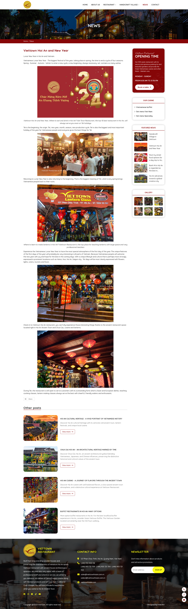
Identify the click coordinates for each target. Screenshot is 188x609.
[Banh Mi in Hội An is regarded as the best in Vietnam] (140, 168)
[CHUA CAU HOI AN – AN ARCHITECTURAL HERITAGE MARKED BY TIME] (41, 459)
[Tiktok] (36, 594)
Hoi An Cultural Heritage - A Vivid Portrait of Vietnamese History (91, 419)
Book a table (143, 87)
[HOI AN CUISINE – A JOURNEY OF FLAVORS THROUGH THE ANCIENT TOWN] (41, 490)
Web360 (161, 605)
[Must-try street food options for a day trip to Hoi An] (140, 157)
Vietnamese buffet (144, 107)
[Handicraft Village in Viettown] (140, 136)
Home (26, 41)
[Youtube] (40, 594)
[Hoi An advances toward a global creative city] (140, 178)
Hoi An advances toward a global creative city (156, 178)
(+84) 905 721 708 (88, 566)
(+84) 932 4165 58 (88, 563)
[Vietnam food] (148, 211)
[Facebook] (24, 594)
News (32, 41)
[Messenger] (32, 594)
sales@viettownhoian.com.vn (92, 574)
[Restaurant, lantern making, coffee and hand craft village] (27, 5)
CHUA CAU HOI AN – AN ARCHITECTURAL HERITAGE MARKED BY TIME (88, 450)
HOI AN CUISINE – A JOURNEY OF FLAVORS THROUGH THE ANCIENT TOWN (91, 480)
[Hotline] (184, 589)
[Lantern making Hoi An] (138, 201)
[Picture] (158, 211)
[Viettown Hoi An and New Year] (140, 147)
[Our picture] (148, 201)
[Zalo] (184, 594)
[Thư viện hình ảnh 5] (138, 211)
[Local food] (158, 201)
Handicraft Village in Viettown (153, 136)
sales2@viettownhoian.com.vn (93, 578)
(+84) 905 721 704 (103, 566)
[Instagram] (28, 594)
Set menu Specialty (144, 116)
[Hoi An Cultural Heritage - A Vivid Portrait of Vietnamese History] (41, 428)
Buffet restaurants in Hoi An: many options (81, 511)
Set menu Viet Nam (144, 111)
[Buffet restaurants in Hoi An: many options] (41, 520)
